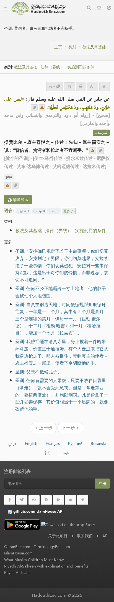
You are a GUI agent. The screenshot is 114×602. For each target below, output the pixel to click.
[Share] (69, 86)
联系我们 (85, 535)
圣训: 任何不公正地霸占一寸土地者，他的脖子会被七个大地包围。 (60, 292)
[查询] (89, 8)
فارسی (64, 453)
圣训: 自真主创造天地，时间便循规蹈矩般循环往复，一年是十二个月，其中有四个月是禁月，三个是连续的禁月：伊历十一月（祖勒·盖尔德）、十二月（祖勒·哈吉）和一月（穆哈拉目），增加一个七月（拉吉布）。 (61, 319)
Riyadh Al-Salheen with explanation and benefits (46, 566)
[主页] (5, 8)
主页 (58, 47)
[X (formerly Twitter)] (21, 500)
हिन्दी (47, 453)
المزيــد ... (101, 133)
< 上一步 (43, 428)
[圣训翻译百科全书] (38, 8)
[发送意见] (42, 107)
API (105, 535)
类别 (72, 47)
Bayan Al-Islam (17, 572)
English (31, 443)
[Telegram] (46, 500)
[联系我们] (99, 8)
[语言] (109, 8)
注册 (102, 483)
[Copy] (34, 107)
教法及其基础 (94, 47)
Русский (75, 443)
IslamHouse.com (18, 553)
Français (53, 443)
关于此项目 (58, 535)
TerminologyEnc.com (52, 546)
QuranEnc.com (17, 546)
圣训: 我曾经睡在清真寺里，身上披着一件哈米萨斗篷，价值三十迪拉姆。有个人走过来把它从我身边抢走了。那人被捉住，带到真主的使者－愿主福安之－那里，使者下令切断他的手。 (61, 352)
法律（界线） (52, 67)
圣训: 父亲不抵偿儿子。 (38, 372)
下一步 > (70, 428)
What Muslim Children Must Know (34, 559)
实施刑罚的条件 (80, 67)
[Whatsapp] (34, 500)
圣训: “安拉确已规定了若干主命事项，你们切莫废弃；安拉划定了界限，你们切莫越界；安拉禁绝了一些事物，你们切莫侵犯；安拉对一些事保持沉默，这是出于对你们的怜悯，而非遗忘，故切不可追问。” (61, 265)
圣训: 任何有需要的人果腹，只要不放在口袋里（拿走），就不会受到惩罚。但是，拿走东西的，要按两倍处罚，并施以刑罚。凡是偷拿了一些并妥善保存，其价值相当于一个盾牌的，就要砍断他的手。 (61, 394)
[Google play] (58, 500)
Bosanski (98, 443)
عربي (13, 443)
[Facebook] (9, 500)
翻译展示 (20, 199)
